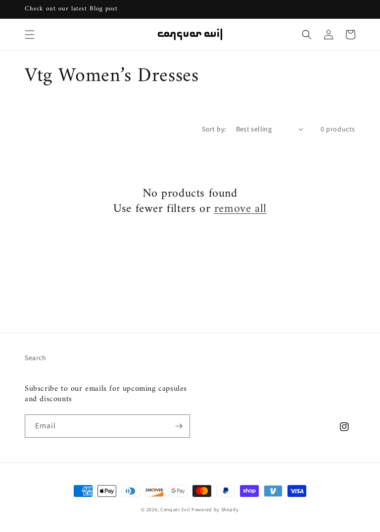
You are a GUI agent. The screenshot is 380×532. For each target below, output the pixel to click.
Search (36, 357)
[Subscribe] (179, 426)
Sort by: (214, 128)
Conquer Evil (175, 509)
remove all (240, 209)
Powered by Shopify (215, 509)
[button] (30, 34)
